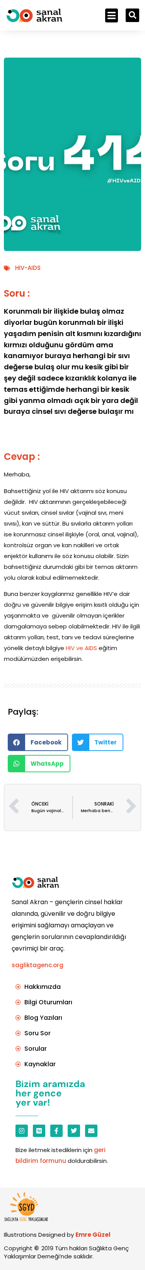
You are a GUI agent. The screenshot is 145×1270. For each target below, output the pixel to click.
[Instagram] (21, 1131)
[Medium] (39, 1131)
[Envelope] (91, 1131)
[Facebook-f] (56, 1131)
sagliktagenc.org (37, 965)
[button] (111, 15)
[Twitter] (74, 1131)
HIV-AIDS (28, 268)
